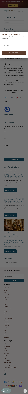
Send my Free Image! (14, 53)
